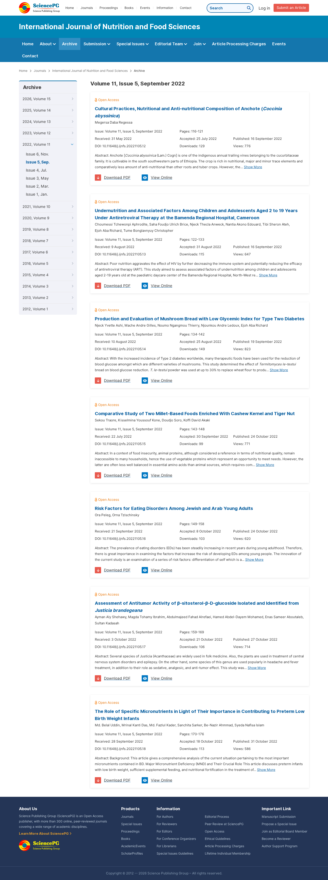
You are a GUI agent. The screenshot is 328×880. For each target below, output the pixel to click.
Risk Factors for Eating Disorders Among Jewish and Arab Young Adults (174, 508)
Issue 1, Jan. (37, 194)
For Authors (165, 816)
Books (129, 8)
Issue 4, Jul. (36, 170)
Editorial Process (217, 816)
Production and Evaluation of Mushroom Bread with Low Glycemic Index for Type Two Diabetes (199, 318)
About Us (28, 808)
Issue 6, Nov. (37, 154)
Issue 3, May (37, 178)
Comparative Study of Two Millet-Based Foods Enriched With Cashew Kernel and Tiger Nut (195, 413)
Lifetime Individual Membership (228, 853)
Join (198, 43)
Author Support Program (279, 846)
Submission (95, 43)
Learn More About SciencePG (44, 834)
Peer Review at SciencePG (224, 824)
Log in (264, 8)
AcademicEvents (133, 846)
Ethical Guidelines (217, 839)
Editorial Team (169, 43)
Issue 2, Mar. (37, 186)
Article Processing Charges (239, 43)
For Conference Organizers (176, 839)
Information (165, 8)
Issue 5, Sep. (38, 162)
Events (145, 8)
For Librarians (166, 846)
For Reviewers (167, 824)
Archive (69, 43)
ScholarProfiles (132, 853)
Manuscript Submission (279, 816)
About (46, 43)
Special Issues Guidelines (175, 853)
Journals (87, 8)
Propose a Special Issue (279, 824)
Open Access (214, 831)
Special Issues (130, 43)
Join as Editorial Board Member (284, 831)
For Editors (164, 831)
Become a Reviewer (276, 839)
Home (69, 8)
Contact (185, 8)
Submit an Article (291, 8)
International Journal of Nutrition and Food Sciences (90, 70)
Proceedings (109, 8)
